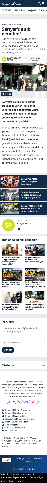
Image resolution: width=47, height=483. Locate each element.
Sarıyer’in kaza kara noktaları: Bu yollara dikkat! (11, 284)
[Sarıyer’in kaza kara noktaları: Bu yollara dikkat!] (12, 274)
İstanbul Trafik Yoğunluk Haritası (20, 419)
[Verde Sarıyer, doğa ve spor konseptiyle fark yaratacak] (35, 297)
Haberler (6, 24)
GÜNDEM (19, 10)
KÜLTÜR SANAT (22, 441)
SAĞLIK (43, 10)
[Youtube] (33, 402)
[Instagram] (23, 402)
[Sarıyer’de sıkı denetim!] (23, 77)
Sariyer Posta (24, 223)
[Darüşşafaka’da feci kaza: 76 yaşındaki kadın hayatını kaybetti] (35, 274)
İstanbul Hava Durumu (15, 413)
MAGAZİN (20, 444)
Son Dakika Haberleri (15, 428)
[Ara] (39, 3)
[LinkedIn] (28, 402)
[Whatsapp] (38, 402)
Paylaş (8, 94)
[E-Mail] (19, 229)
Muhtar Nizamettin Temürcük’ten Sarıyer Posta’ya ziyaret (11, 307)
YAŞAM (32, 10)
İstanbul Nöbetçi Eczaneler (17, 410)
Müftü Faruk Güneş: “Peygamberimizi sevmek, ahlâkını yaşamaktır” (11, 260)
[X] (14, 402)
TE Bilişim (30, 469)
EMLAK (7, 447)
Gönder (8, 350)
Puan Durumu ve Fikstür (16, 422)
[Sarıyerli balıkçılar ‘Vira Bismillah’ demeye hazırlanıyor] (35, 249)
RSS (7, 460)
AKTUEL (8, 444)
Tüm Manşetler (12, 425)
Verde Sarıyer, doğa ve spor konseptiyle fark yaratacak (35, 307)
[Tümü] (43, 365)
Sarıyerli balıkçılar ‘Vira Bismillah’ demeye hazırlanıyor (34, 259)
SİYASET (6, 10)
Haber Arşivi (11, 430)
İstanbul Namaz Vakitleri (16, 416)
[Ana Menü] (43, 3)
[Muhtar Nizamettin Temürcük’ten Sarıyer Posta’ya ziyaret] (12, 297)
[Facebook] (9, 402)
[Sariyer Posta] (8, 225)
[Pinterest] (19, 402)
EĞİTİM (37, 441)
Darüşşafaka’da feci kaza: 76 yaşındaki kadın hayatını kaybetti (35, 284)
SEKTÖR (33, 444)
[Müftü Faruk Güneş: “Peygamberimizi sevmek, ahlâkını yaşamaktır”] (12, 249)
